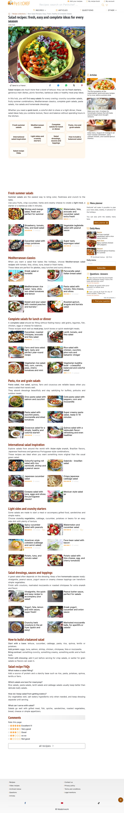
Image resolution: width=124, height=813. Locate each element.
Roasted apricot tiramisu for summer (106, 252)
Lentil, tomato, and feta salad (73, 333)
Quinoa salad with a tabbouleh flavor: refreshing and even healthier (73, 431)
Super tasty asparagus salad (71, 242)
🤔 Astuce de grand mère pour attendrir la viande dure (98, 286)
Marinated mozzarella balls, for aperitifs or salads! (74, 625)
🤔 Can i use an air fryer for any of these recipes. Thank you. (99, 292)
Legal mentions (70, 792)
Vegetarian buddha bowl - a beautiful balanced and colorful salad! (74, 367)
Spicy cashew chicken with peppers (105, 244)
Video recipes (14, 786)
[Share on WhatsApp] (66, 86)
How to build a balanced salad (74, 138)
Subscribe (101, 268)
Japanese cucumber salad (34, 477)
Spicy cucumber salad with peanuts (34, 526)
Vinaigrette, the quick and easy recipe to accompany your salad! (35, 595)
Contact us (69, 782)
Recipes (39, 10)
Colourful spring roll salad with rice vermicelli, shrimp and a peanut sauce (35, 464)
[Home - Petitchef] (9, 14)
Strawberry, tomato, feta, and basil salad (34, 226)
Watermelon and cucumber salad (72, 526)
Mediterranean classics (37, 126)
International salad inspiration (18, 138)
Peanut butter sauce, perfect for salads (74, 592)
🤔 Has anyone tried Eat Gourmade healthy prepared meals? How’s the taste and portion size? (100, 279)
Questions (87, 10)
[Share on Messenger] (58, 86)
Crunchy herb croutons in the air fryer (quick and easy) (33, 626)
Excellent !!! (26, 726)
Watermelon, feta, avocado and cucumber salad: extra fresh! (72, 213)
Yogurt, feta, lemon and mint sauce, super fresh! (34, 609)
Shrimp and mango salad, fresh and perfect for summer (34, 211)
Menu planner (100, 223)
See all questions (109, 297)
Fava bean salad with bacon (74, 541)
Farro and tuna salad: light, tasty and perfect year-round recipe (35, 351)
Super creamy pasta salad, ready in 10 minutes (73, 414)
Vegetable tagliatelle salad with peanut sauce (73, 227)
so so (23, 735)
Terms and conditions (72, 789)
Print (110, 257)
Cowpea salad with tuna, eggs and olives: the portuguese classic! (35, 495)
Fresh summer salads (18, 126)
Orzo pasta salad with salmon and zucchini (35, 398)
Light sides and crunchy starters (37, 138)
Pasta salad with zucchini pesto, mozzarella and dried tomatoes (35, 416)
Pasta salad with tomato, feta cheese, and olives (74, 289)
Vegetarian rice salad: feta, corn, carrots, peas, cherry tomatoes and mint (35, 367)
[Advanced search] (106, 5)
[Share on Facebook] (50, 86)
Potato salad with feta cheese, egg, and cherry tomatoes (74, 558)
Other (110, 10)
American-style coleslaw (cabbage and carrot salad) (34, 542)
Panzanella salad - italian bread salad (72, 272)
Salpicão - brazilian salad (73, 462)
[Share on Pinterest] (82, 86)
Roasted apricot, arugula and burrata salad (73, 304)
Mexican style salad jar (73, 493)
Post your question (102, 301)
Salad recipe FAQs (18, 152)
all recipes (45, 745)
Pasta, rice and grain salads (74, 126)
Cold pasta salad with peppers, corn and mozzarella (74, 399)
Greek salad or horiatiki (32, 272)
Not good (25, 739)
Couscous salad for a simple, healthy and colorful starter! (35, 430)
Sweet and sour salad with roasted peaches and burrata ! (35, 304)
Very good (26, 729)
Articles (63, 10)
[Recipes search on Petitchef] (103, 5)
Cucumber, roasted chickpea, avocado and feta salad (34, 334)
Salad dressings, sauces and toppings (56, 139)
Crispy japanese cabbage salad (71, 477)
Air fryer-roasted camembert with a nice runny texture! (105, 236)
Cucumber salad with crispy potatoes (35, 242)
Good (23, 732)
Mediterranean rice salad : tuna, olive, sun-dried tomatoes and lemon (34, 290)
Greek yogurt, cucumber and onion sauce (74, 609)
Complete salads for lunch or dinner (56, 126)
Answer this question (93, 283)
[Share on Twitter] (74, 86)
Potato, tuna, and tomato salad (33, 556)
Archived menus (99, 257)
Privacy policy (70, 786)
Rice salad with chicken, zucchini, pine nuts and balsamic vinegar (72, 351)
